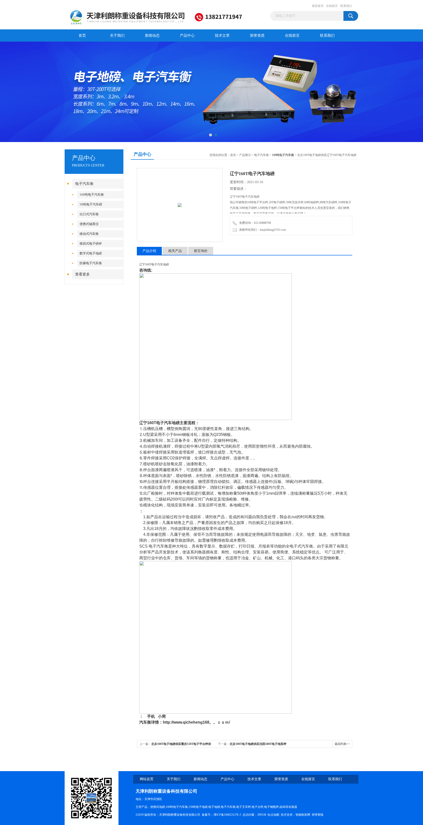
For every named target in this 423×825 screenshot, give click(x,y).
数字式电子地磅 (91, 253)
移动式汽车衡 (89, 234)
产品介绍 (149, 251)
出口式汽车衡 (89, 214)
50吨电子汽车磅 (91, 204)
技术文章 (222, 35)
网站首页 (146, 779)
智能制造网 (302, 814)
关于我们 (117, 35)
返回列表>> (342, 744)
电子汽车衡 (84, 184)
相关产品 (175, 251)
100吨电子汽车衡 (92, 194)
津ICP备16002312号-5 (227, 814)
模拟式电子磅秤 (91, 243)
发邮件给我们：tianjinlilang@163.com (262, 229)
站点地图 (273, 814)
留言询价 (201, 251)
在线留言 (332, 6)
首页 (82, 35)
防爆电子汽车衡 (91, 263)
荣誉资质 (257, 35)
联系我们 (346, 6)
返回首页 (318, 6)
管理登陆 (317, 814)
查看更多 (82, 274)
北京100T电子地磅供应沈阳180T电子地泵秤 (258, 744)
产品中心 (187, 35)
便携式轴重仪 (89, 224)
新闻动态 (152, 35)
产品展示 (245, 155)
